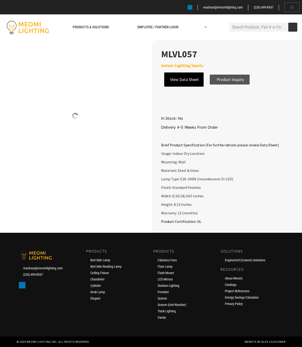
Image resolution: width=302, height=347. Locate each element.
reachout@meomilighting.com (223, 7)
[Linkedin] (190, 7)
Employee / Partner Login (157, 27)
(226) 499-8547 (263, 7)
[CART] (292, 7)
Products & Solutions (91, 27)
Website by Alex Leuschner (265, 341)
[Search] (292, 27)
